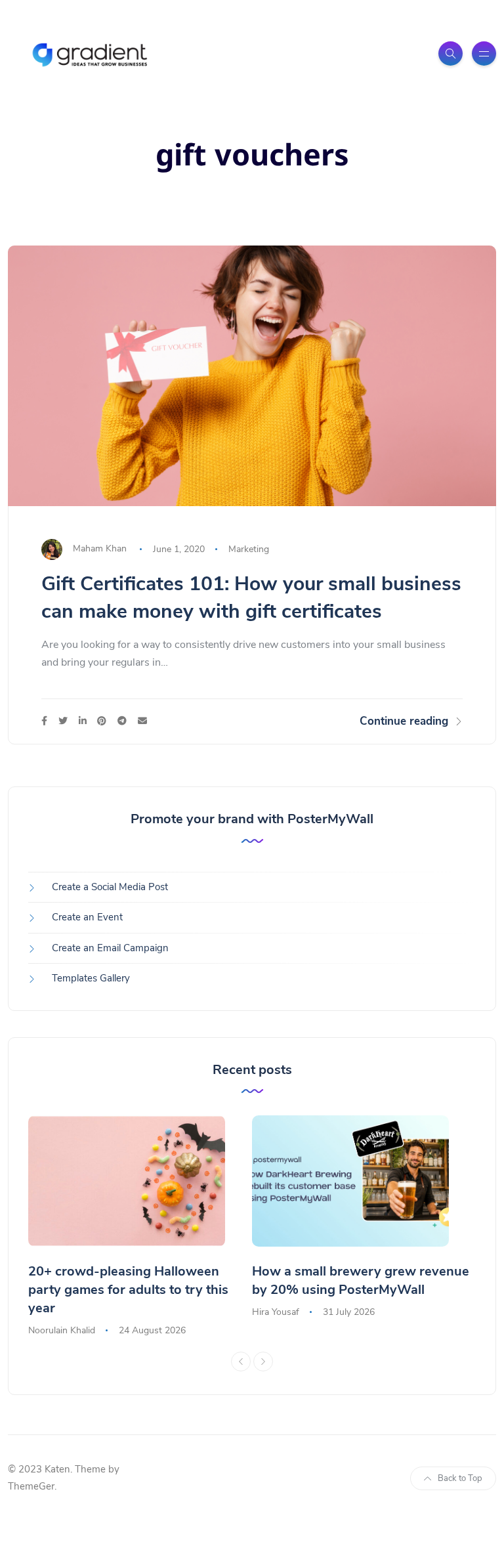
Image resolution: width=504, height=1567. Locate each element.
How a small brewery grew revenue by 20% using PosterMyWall (360, 1280)
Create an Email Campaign (110, 948)
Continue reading (404, 721)
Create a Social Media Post (110, 886)
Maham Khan (100, 549)
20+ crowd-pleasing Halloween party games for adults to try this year (128, 1289)
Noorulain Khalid (61, 1330)
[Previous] (241, 1361)
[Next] (263, 1361)
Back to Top (460, 1478)
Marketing (248, 549)
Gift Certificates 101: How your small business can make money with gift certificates (251, 597)
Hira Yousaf (275, 1312)
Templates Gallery (91, 978)
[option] (140, 1227)
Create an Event (87, 917)
